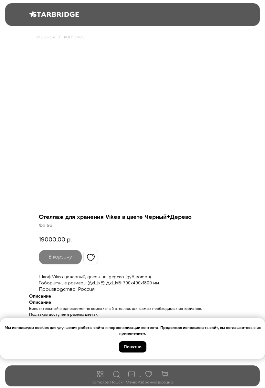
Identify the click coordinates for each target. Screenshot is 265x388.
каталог (74, 37)
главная (45, 37)
